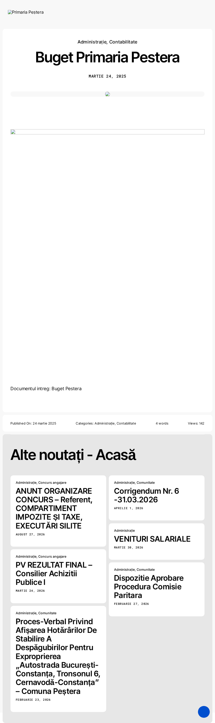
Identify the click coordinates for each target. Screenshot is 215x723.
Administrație (92, 42)
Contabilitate (123, 42)
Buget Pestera (67, 388)
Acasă (116, 455)
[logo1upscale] (26, 12)
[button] (204, 712)
